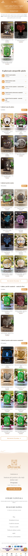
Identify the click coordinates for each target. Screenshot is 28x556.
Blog (14, 517)
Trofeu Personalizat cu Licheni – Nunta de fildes (7, 410)
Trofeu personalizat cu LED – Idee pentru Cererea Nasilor (7, 230)
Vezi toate (24, 109)
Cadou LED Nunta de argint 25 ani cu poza (7, 365)
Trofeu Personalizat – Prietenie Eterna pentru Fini (20, 274)
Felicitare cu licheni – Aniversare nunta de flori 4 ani (21, 312)
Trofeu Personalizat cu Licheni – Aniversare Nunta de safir (7, 62)
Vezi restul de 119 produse (14, 438)
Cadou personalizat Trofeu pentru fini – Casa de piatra (21, 154)
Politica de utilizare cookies (13, 530)
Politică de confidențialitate (14, 536)
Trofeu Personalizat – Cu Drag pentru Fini (20, 252)
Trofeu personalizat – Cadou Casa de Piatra (7, 154)
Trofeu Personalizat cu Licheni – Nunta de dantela (21, 432)
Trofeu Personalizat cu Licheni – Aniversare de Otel (21, 388)
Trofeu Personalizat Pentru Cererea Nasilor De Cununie (20, 208)
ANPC (13, 533)
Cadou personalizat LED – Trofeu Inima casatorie (7, 252)
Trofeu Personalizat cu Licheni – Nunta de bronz (7, 432)
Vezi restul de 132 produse (14, 281)
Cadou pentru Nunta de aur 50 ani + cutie (20, 365)
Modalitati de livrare (14, 520)
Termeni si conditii (14, 526)
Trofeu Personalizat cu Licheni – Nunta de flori (7, 312)
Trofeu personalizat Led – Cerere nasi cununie (21, 230)
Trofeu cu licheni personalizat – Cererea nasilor (7, 208)
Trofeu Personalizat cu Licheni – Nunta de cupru (21, 410)
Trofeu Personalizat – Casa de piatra (20, 132)
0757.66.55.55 (14, 489)
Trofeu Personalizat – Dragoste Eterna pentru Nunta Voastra (7, 274)
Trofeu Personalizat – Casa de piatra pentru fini (7, 132)
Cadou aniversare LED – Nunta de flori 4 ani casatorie (21, 40)
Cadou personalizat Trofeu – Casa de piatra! (7, 40)
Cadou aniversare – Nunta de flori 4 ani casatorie (7, 334)
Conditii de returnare (14, 523)
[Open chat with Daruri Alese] (25, 549)
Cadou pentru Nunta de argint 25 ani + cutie (7, 388)
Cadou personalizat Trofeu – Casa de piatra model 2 (7, 176)
